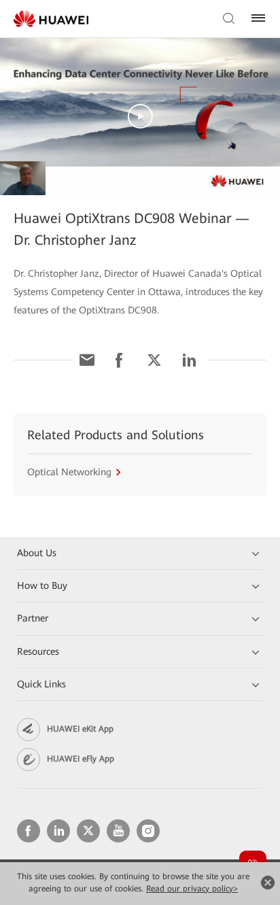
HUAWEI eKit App (80, 729)
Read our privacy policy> (192, 888)
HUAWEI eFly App (80, 759)
